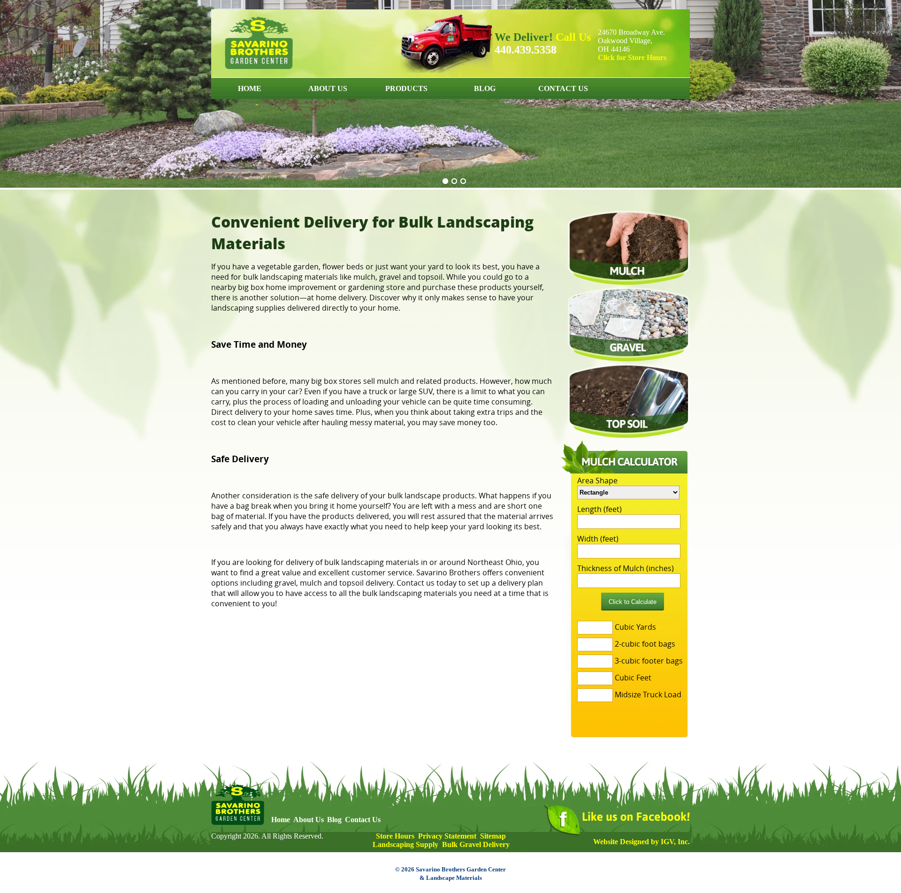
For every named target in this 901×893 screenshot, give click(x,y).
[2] (454, 181)
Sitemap (493, 836)
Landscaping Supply (405, 844)
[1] (445, 181)
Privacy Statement (447, 836)
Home (249, 88)
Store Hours (395, 836)
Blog (485, 88)
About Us (327, 88)
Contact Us (563, 88)
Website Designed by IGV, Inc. (641, 842)
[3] (463, 181)
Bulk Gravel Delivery (476, 844)
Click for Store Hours (632, 57)
